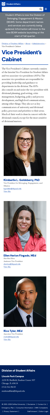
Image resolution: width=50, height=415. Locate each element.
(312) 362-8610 (9, 387)
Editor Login (43, 411)
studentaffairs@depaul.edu (13, 391)
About (27, 44)
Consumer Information (24, 408)
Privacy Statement (11, 411)
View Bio (7, 192)
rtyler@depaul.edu (11, 337)
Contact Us (42, 404)
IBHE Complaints (41, 408)
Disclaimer (31, 404)
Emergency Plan (8, 408)
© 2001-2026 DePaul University (13, 404)
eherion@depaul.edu (12, 264)
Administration (38, 44)
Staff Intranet (32, 411)
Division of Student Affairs (3, 4)
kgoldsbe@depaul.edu (12, 189)
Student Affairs (13, 4)
